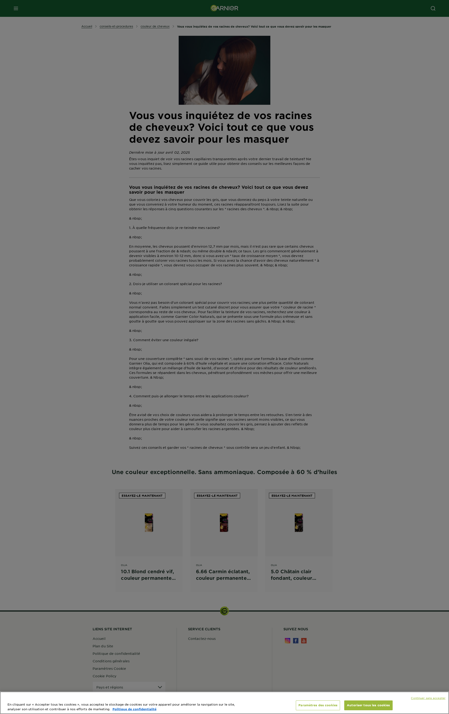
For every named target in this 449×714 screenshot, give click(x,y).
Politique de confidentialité (134, 709)
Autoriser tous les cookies (368, 705)
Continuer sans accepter (428, 698)
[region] (224, 703)
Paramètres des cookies (317, 705)
